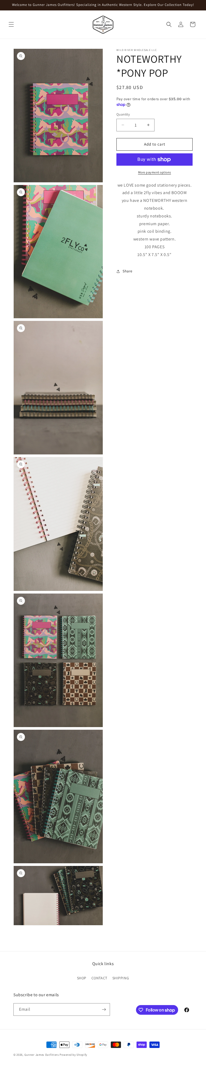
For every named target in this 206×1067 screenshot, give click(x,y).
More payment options (154, 172)
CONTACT (99, 978)
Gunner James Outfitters (41, 1055)
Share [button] (128, 271)
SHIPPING (120, 978)
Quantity (123, 114)
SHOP (81, 978)
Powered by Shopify (73, 1055)
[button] (11, 24)
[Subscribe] (104, 1009)
